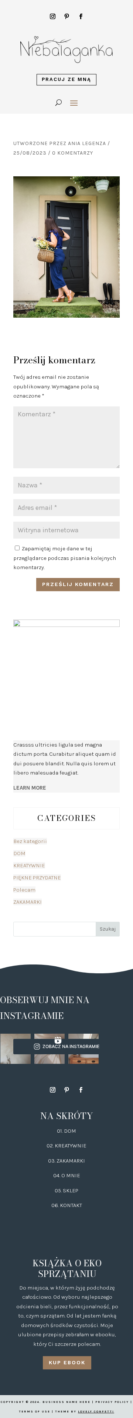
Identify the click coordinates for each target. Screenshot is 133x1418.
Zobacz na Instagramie (70, 1046)
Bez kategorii (30, 841)
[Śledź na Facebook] (80, 16)
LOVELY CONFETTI (96, 1411)
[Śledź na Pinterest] (66, 16)
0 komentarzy (72, 153)
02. (51, 1145)
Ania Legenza (87, 143)
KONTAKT (71, 1205)
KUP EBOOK (67, 1362)
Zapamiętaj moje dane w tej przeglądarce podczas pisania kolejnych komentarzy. (64, 558)
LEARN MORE (29, 787)
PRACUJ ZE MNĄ (66, 79)
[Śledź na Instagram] (52, 16)
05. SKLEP (66, 1190)
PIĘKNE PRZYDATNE (37, 877)
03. (52, 1160)
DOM (19, 853)
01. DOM (66, 1131)
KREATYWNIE (29, 865)
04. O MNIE (66, 1175)
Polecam (24, 889)
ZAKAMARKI (27, 902)
